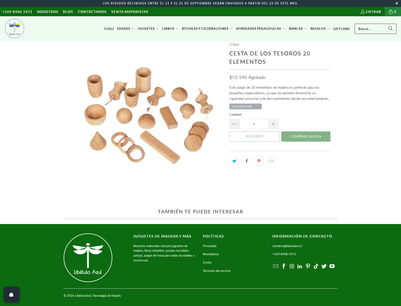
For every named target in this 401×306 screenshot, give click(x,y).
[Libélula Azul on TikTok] (316, 266)
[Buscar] (390, 29)
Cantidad (235, 114)
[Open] (11, 295)
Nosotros (47, 12)
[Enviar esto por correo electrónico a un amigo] (271, 161)
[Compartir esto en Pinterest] (259, 161)
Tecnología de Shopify (107, 295)
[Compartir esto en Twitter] (234, 161)
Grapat (234, 44)
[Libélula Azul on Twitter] (324, 266)
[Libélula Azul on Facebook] (284, 266)
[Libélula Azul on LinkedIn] (300, 266)
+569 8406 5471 (17, 12)
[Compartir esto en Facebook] (247, 161)
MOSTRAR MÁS (242, 106)
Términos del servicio (216, 271)
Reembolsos (211, 254)
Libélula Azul (83, 295)
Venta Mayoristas (129, 12)
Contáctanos (92, 12)
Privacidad (209, 246)
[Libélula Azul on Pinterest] (308, 266)
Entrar (373, 12)
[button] (126, 29)
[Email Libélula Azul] (275, 266)
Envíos (207, 262)
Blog (68, 12)
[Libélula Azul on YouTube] (332, 266)
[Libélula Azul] (14, 29)
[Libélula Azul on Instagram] (291, 266)
